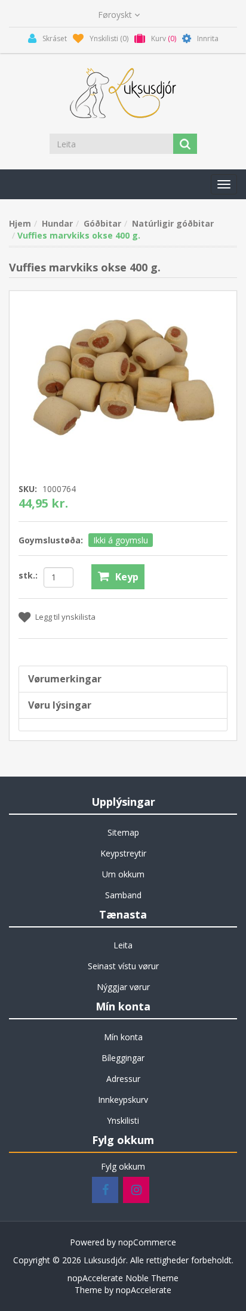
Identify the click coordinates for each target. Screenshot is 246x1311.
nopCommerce (147, 1242)
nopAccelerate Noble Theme (123, 1278)
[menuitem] (123, 833)
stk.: (28, 575)
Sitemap (123, 832)
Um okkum (123, 874)
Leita (123, 945)
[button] (224, 184)
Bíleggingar (123, 1057)
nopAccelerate (143, 1289)
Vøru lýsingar (59, 705)
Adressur (123, 1078)
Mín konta (123, 1037)
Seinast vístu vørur (123, 966)
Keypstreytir (123, 853)
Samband (123, 895)
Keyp (127, 576)
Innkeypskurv (123, 1099)
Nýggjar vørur (123, 986)
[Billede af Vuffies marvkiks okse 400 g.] (123, 377)
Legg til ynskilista (65, 616)
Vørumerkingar (65, 678)
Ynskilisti (123, 1120)
